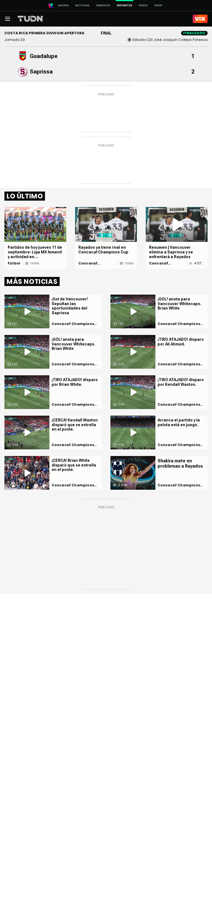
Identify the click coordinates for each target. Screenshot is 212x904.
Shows (63, 5)
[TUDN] (31, 19)
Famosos (103, 5)
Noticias (82, 5)
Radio (143, 5)
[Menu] (7, 19)
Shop (158, 5)
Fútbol (14, 263)
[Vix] (200, 19)
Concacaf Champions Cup (94, 263)
